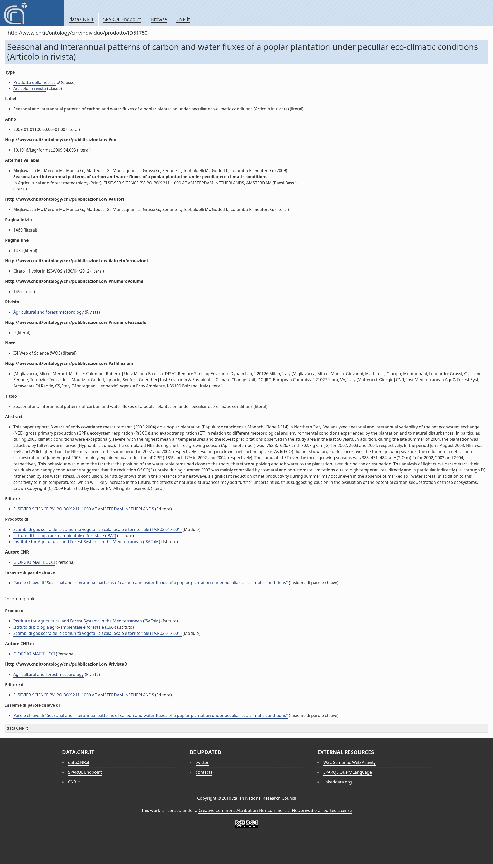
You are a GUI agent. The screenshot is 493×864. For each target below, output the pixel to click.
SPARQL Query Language (347, 772)
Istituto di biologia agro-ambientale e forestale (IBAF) (64, 535)
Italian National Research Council (264, 798)
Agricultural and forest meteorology (48, 312)
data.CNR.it (81, 19)
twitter (202, 762)
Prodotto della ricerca (34, 82)
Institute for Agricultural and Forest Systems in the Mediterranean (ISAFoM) (86, 542)
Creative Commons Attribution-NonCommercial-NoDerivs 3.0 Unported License (275, 810)
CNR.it (183, 19)
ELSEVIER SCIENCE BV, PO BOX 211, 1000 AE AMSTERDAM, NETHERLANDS (83, 509)
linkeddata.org (337, 782)
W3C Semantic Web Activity (349, 762)
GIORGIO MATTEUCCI (34, 562)
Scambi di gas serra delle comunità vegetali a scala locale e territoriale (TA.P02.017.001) (97, 529)
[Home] (32, 13)
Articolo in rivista (29, 88)
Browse (159, 19)
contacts (204, 772)
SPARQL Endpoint (122, 19)
